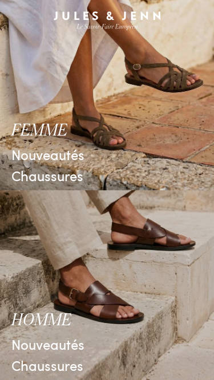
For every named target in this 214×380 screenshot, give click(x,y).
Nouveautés (47, 154)
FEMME (39, 130)
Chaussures (47, 175)
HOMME (41, 320)
